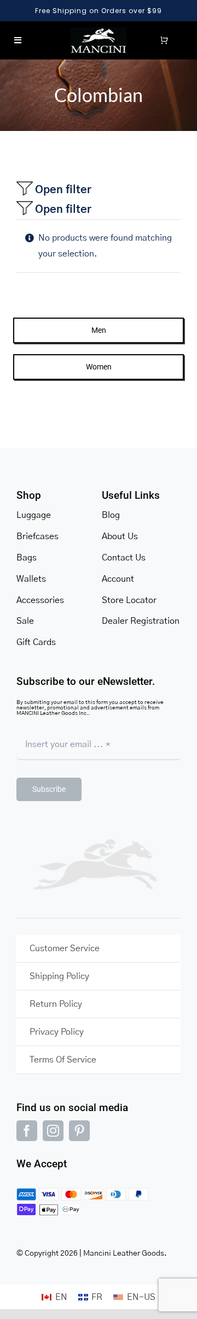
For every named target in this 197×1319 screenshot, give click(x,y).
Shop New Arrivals (108, 10)
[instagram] (53, 1130)
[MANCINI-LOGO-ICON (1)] (99, 31)
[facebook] (26, 1130)
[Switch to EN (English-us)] (134, 1297)
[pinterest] (79, 1130)
